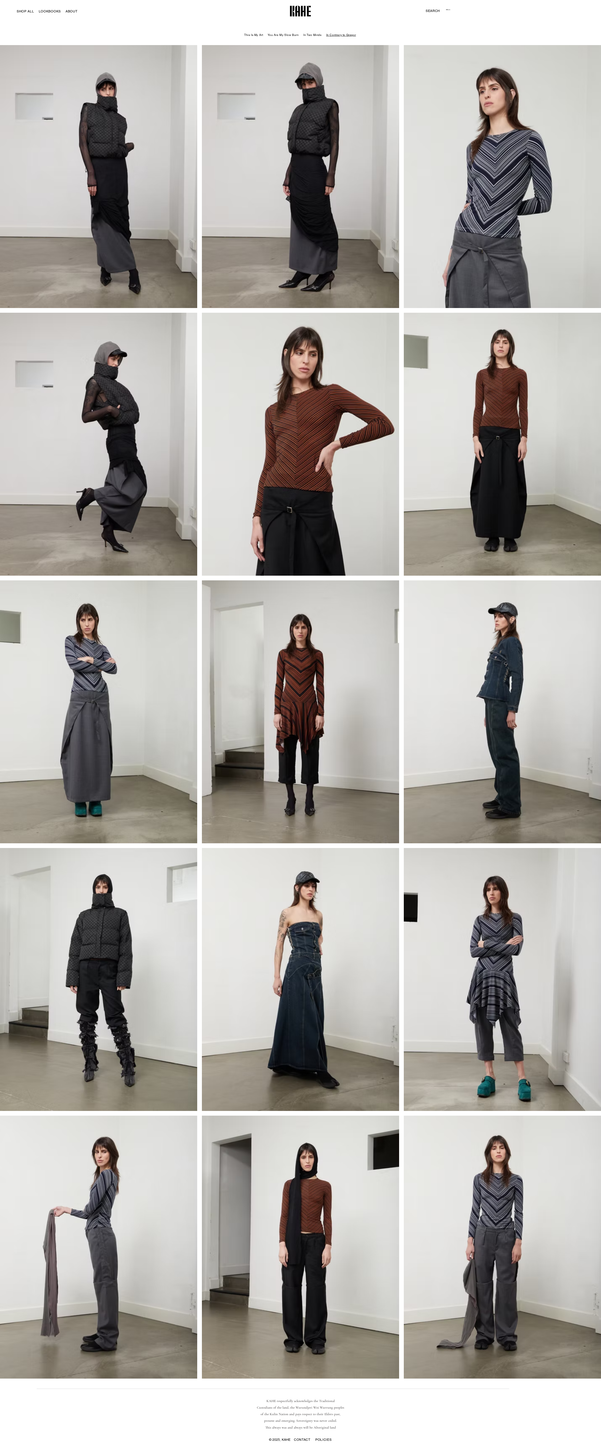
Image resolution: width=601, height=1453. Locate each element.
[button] (432, 11)
